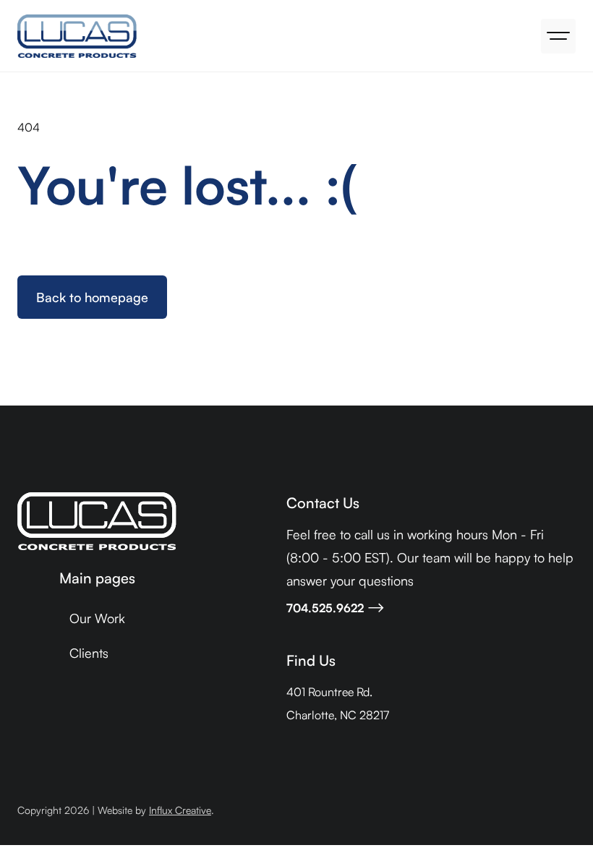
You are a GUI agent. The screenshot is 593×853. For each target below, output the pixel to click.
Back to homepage (92, 297)
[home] (77, 36)
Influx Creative (180, 810)
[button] (558, 36)
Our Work (97, 618)
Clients (88, 653)
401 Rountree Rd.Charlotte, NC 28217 (337, 703)
